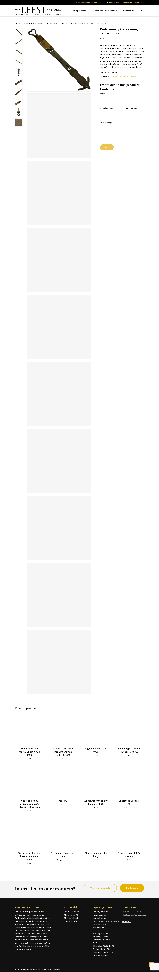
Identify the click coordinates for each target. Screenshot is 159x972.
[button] (100, 888)
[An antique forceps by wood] (62, 832)
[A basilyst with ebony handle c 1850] (96, 780)
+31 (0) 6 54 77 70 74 (131, 912)
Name (103, 94)
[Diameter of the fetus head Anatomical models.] (29, 832)
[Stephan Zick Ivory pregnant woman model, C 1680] (62, 728)
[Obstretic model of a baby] (96, 832)
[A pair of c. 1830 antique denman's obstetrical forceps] (29, 780)
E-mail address (107, 108)
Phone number (130, 108)
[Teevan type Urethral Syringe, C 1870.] (129, 728)
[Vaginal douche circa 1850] (96, 728)
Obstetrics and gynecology (58, 23)
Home (17, 23)
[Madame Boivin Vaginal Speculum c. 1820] (29, 728)
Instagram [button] (126, 921)
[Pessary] (62, 780)
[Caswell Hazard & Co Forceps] (129, 832)
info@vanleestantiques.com (106, 921)
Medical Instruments (33, 23)
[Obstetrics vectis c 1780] (129, 780)
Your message (107, 123)
